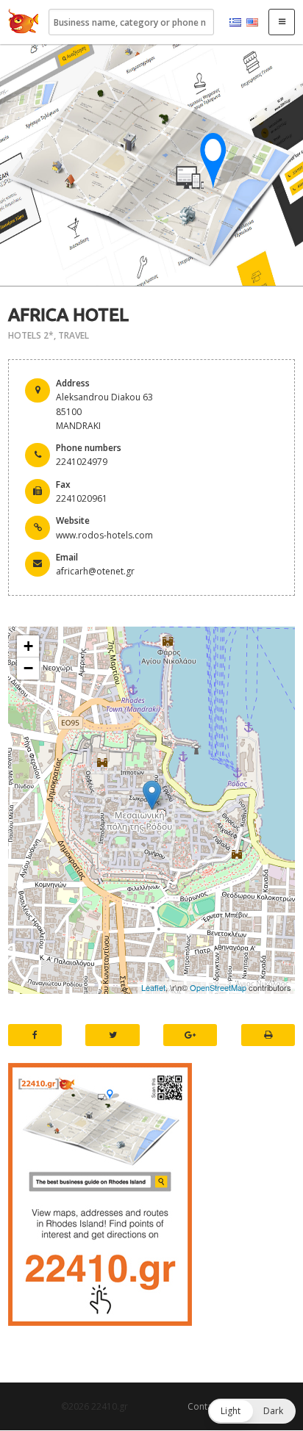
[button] (252, 1411)
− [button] (28, 668)
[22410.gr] (23, 22)
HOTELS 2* (31, 335)
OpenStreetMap (218, 987)
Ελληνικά (235, 23)
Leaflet (153, 987)
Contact (204, 1406)
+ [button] (28, 646)
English (252, 23)
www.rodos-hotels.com (104, 535)
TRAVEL (73, 335)
